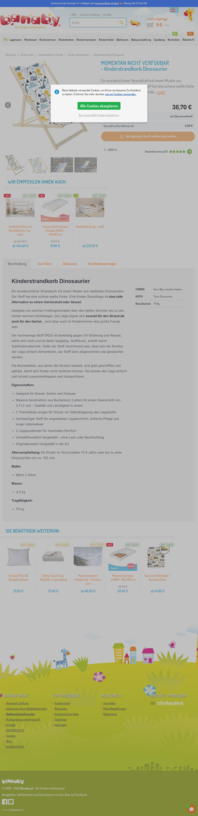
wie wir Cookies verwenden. (120, 94)
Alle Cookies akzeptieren (99, 105)
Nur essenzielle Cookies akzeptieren (99, 115)
